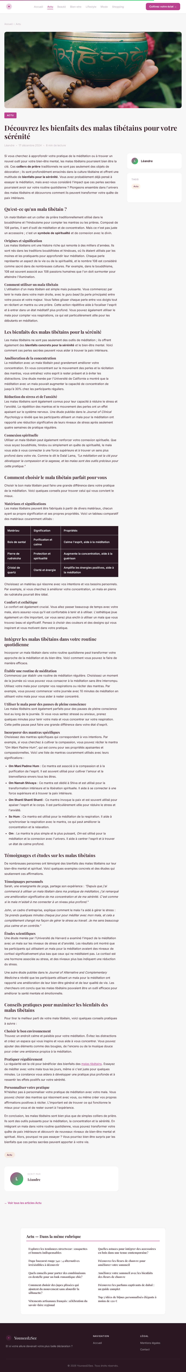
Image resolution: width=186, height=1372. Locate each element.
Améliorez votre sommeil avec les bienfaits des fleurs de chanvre (125, 1275)
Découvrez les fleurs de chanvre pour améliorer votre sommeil (121, 1262)
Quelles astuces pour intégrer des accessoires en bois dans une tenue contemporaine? (127, 1250)
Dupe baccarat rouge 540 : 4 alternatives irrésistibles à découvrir (54, 1262)
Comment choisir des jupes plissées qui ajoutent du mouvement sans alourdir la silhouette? (54, 1289)
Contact (145, 1349)
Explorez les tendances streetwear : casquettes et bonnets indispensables (58, 1250)
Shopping (118, 6)
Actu (50, 6)
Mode (104, 6)
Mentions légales (150, 1342)
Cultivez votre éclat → (163, 6)
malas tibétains (91, 1064)
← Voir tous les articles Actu (22, 1203)
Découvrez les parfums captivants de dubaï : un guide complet (126, 1287)
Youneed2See (25, 1337)
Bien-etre (75, 6)
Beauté (61, 6)
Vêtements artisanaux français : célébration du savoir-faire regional (58, 1303)
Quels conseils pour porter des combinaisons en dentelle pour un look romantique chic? (57, 1275)
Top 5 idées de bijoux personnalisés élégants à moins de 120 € (127, 1299)
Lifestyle (91, 6)
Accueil (38, 6)
